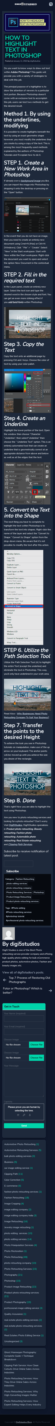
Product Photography (15, 1302)
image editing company (16, 1209)
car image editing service (16, 1168)
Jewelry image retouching (17, 1227)
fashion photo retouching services (21, 1191)
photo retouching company (18, 888)
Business (8, 1162)
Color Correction (12, 1180)
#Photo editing (18, 908)
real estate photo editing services (21, 1320)
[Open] (51, 4)
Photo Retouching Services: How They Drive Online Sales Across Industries (21, 1382)
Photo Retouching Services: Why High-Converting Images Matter (21, 1393)
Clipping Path (11, 1174)
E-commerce (11, 1185)
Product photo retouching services (22, 901)
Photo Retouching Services (19, 892)
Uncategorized (11, 1341)
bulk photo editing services (18, 1156)
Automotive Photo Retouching (19, 1144)
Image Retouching (13, 1221)
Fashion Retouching (25, 879)
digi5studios (35, 61)
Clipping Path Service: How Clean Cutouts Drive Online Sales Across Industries (21, 1369)
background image (30, 180)
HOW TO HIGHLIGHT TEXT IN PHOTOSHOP (23, 47)
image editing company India (18, 1215)
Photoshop (39, 892)
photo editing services (16, 883)
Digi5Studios (15, 825)
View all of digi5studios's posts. (23, 972)
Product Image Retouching (18, 896)
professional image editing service (21, 1308)
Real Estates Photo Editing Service (22, 1335)
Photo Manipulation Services (18, 1245)
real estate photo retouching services (23, 1326)
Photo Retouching (13, 1257)
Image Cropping (12, 1203)
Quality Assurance (13, 1314)
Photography (10, 1275)
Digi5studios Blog (24, 1422)
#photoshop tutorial (15, 916)
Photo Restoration (13, 1251)
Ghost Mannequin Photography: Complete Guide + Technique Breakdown (20, 1356)
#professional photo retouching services (24, 920)
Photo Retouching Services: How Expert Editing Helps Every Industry (22, 1402)
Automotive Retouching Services (21, 1150)
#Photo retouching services (19, 912)
